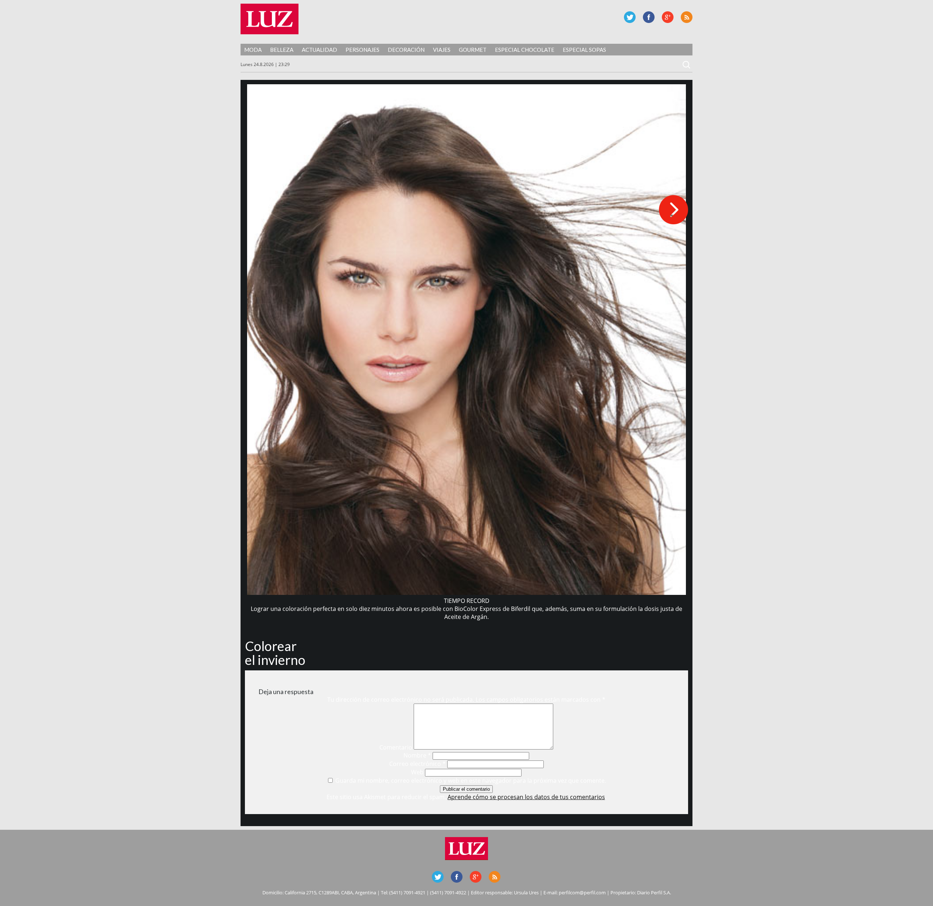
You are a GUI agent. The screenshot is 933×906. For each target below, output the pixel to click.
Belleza (281, 49)
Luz (269, 19)
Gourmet (473, 49)
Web (417, 772)
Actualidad (319, 49)
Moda (253, 49)
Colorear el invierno (275, 653)
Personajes (362, 49)
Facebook (649, 17)
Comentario (395, 747)
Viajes (441, 49)
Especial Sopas (584, 49)
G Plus (668, 17)
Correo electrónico (417, 764)
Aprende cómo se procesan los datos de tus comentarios (526, 797)
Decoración (406, 49)
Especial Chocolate (524, 49)
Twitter (630, 17)
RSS (686, 17)
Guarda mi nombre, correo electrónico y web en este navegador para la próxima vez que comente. (470, 781)
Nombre (417, 755)
